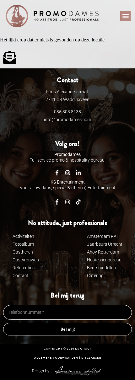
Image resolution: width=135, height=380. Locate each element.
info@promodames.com (67, 119)
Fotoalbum (23, 244)
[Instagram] (67, 201)
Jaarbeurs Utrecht (104, 244)
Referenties (24, 267)
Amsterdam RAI (102, 236)
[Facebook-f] (56, 201)
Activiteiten (23, 236)
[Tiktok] (78, 201)
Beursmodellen (101, 267)
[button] (125, 16)
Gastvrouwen (26, 259)
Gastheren (23, 251)
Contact (20, 275)
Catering (95, 275)
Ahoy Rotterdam (103, 251)
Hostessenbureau (104, 259)
